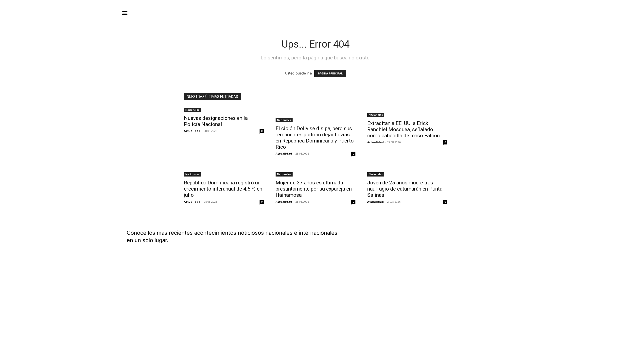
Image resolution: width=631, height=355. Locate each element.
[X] (499, 250)
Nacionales (192, 109)
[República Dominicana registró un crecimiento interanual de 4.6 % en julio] (224, 171)
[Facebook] (475, 250)
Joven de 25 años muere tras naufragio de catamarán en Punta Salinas (404, 189)
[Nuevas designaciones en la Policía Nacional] (224, 109)
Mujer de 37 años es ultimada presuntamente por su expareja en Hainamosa (314, 189)
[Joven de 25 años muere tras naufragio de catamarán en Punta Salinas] (407, 171)
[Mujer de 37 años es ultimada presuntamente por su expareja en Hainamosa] (315, 171)
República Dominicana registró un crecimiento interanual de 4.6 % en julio (223, 189)
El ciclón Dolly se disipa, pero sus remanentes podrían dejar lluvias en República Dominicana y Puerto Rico (315, 137)
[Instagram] (487, 250)
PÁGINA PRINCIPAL (330, 73)
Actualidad (192, 131)
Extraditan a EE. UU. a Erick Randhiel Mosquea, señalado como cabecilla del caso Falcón (403, 129)
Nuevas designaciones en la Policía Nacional (216, 121)
